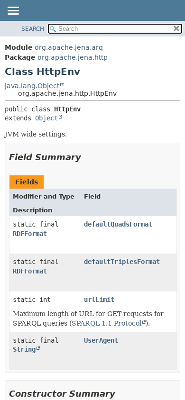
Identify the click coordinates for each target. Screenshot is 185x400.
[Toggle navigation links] (13, 11)
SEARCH (32, 29)
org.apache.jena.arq (69, 47)
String (24, 349)
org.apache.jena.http (72, 57)
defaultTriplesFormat (122, 261)
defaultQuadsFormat (118, 224)
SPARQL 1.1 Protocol (106, 323)
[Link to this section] (88, 157)
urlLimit (99, 299)
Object (46, 118)
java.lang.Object (32, 86)
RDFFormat (30, 233)
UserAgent (101, 340)
